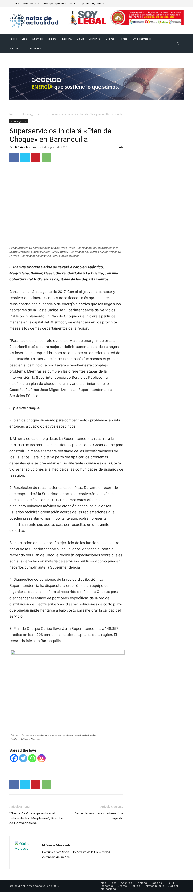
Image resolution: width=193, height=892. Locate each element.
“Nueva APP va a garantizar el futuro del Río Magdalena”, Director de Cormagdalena (36, 818)
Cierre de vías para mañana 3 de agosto (98, 815)
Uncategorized (31, 114)
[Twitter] (168, 3)
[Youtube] (180, 3)
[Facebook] (157, 3)
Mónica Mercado (26, 147)
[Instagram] (163, 3)
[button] (178, 43)
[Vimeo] (174, 3)
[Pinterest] (35, 157)
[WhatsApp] (46, 157)
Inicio (12, 114)
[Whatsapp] (32, 758)
